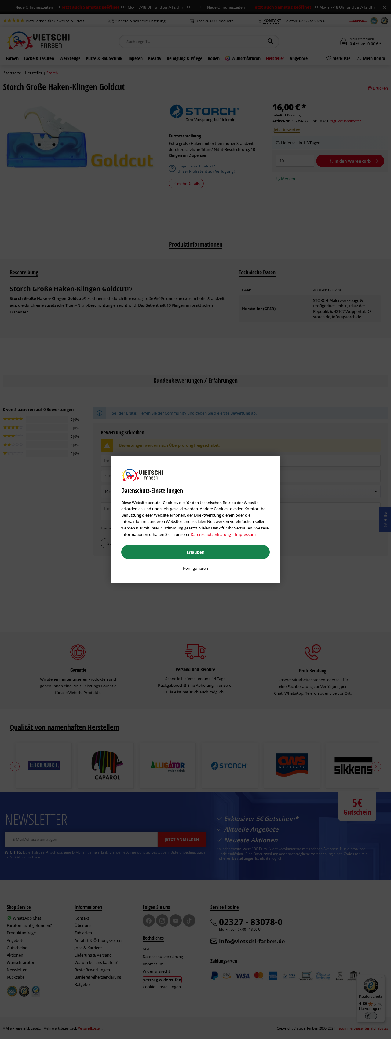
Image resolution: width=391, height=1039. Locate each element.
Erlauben (196, 552)
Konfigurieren (195, 568)
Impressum (245, 534)
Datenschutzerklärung (211, 534)
